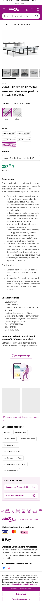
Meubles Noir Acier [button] (27, 439)
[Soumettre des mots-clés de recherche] (36, 16)
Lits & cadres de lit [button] (11, 471)
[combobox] (21, 16)
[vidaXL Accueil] (14, 9)
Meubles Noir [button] (20, 432)
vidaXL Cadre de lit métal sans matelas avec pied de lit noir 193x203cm (20, 91)
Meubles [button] (7, 432)
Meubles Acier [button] (9, 439)
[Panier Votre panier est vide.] (38, 9)
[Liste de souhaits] (32, 9)
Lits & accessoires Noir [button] (12, 451)
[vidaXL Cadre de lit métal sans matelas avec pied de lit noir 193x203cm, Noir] (21, 49)
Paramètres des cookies (21, 599)
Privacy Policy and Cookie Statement (24, 584)
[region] (21, 587)
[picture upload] (21, 371)
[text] (8, 166)
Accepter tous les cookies (21, 589)
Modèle (5, 151)
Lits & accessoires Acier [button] (13, 458)
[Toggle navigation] (4, 9)
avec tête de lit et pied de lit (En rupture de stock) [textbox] (21, 158)
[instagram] (9, 568)
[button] (7, 115)
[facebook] (4, 568)
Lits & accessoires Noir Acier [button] (15, 464)
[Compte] (26, 9)
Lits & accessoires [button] (10, 445)
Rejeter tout (21, 594)
